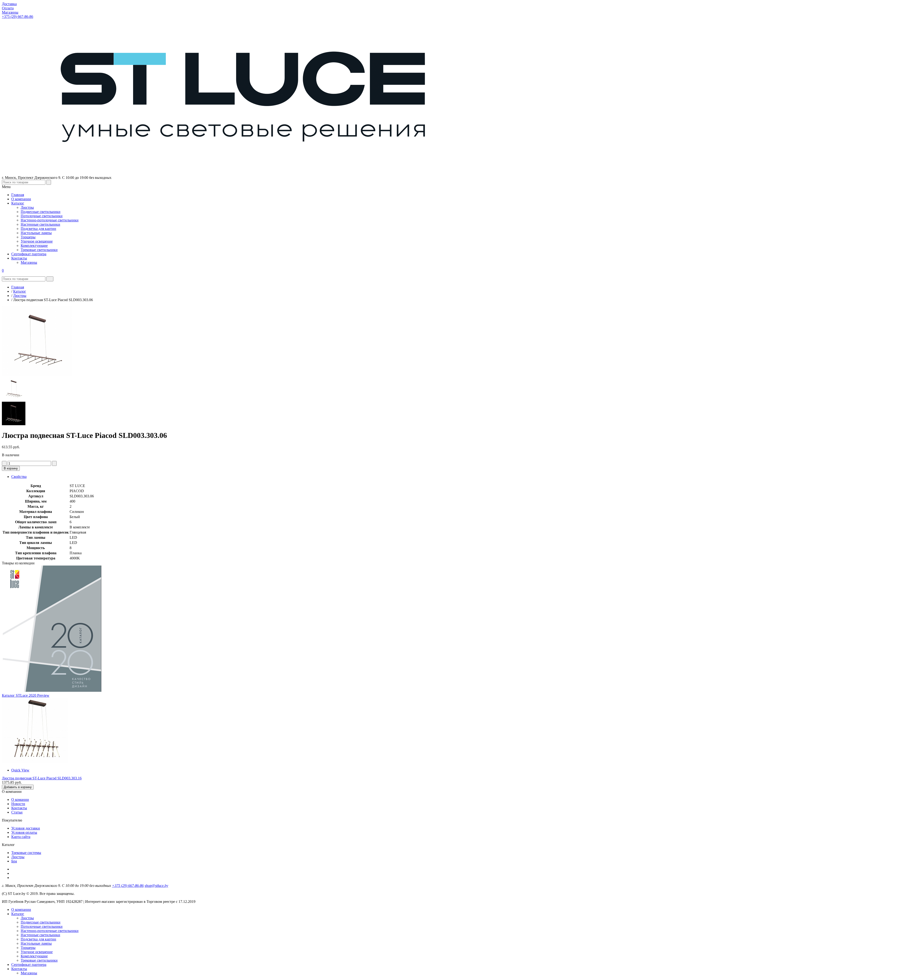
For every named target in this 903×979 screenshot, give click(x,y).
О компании (21, 910)
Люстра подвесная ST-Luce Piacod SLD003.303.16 (42, 778)
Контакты (19, 808)
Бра (14, 861)
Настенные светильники (40, 935)
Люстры (17, 857)
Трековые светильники (39, 960)
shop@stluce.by (156, 886)
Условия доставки (25, 828)
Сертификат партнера (28, 965)
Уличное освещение (37, 952)
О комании (20, 800)
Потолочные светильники (42, 926)
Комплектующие (34, 956)
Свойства (19, 477)
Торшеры (28, 948)
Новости (18, 804)
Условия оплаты (24, 832)
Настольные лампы (36, 943)
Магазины (29, 973)
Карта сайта (20, 837)
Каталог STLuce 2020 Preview (25, 695)
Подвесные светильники (40, 922)
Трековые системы (26, 853)
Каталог (17, 914)
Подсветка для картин (38, 939)
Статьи (17, 812)
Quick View (20, 770)
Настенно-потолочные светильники (50, 931)
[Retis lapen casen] (35, 762)
